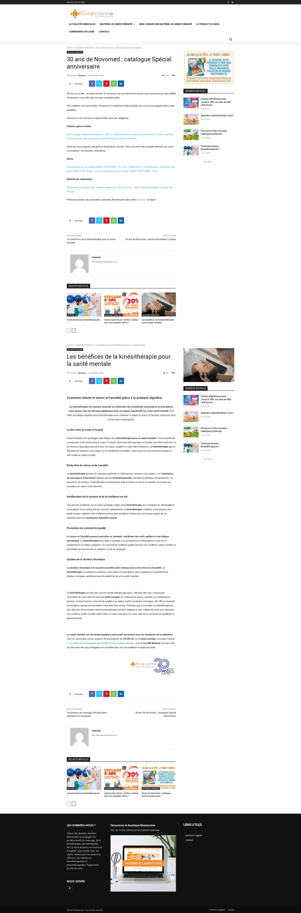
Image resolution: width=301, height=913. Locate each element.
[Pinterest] (106, 83)
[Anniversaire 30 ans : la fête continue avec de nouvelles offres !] (121, 304)
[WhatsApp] (114, 83)
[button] (230, 39)
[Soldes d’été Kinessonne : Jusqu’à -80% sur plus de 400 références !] (191, 102)
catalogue (142, 199)
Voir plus (208, 161)
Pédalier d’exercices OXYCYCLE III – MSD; (118, 187)
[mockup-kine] (143, 863)
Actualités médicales (84, 47)
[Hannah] (69, 75)
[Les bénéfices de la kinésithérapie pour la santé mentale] (159, 304)
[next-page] (74, 330)
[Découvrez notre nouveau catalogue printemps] (191, 134)
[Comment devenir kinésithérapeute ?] (84, 304)
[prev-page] (69, 330)
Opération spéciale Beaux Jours (217, 115)
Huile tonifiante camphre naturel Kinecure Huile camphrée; (144, 134)
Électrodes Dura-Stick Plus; (81, 187)
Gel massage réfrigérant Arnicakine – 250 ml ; (90, 134)
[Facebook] (228, 2)
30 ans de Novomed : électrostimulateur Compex (150, 239)
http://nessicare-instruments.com (104, 262)
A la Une (71, 315)
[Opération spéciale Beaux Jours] (191, 119)
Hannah (82, 75)
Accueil (70, 47)
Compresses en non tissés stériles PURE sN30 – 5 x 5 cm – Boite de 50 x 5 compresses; (113, 166)
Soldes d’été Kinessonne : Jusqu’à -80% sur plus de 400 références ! (216, 102)
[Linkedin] (232, 2)
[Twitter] (99, 83)
